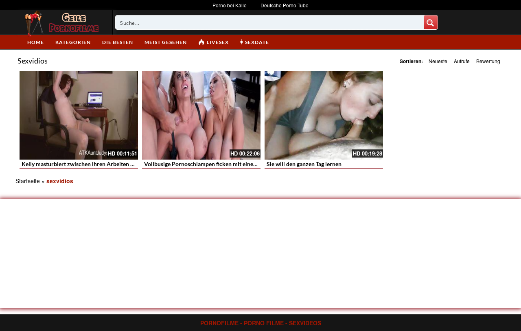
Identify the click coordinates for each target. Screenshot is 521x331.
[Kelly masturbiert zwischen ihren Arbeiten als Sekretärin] (79, 115)
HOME (35, 42)
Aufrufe (462, 60)
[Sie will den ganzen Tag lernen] (324, 115)
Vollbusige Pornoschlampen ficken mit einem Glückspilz (215, 163)
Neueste (438, 60)
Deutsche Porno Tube (284, 5)
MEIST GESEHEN (165, 42)
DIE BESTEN (117, 42)
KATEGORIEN (73, 42)
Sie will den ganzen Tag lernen (304, 163)
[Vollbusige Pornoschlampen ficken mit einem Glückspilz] (201, 115)
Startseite (27, 181)
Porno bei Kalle (229, 5)
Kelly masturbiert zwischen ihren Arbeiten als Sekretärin (93, 163)
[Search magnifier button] (431, 22)
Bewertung (488, 60)
